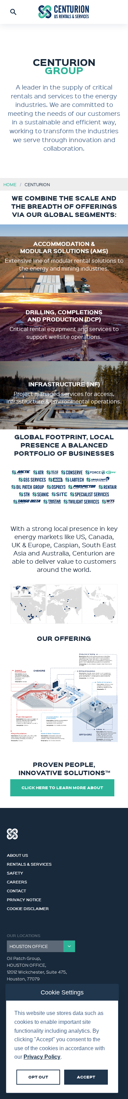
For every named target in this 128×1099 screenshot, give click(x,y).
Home (9, 184)
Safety (15, 872)
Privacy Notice (24, 899)
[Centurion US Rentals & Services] (64, 12)
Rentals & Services (29, 863)
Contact (16, 890)
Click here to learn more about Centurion (62, 790)
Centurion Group (12, 833)
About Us (17, 854)
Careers (17, 881)
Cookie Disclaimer (28, 908)
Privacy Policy (42, 1057)
